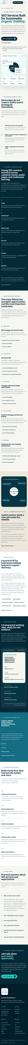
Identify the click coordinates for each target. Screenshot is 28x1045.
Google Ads (17, 1027)
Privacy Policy (4, 1042)
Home (2, 8)
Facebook (18, 1011)
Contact (3, 1033)
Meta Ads (17, 1029)
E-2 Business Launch (6, 1024)
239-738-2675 (4, 1015)
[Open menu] (25, 2)
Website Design (14, 751)
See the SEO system (6, 42)
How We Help (4, 1022)
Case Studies (4, 1029)
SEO (16, 1024)
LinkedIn (17, 1013)
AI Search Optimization (20, 1033)
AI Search (14, 747)
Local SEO (14, 743)
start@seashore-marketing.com (5, 1012)
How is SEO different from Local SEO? (12, 915)
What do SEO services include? (10, 895)
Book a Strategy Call (17, 2)
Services (7, 8)
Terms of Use (12, 1042)
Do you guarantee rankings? (10, 925)
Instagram (18, 1009)
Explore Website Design (8, 545)
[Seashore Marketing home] (4, 991)
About (2, 1031)
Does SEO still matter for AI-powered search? (12, 931)
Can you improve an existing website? (12, 937)
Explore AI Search (6, 284)
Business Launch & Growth (14, 755)
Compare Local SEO (6, 610)
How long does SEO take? (9, 920)
